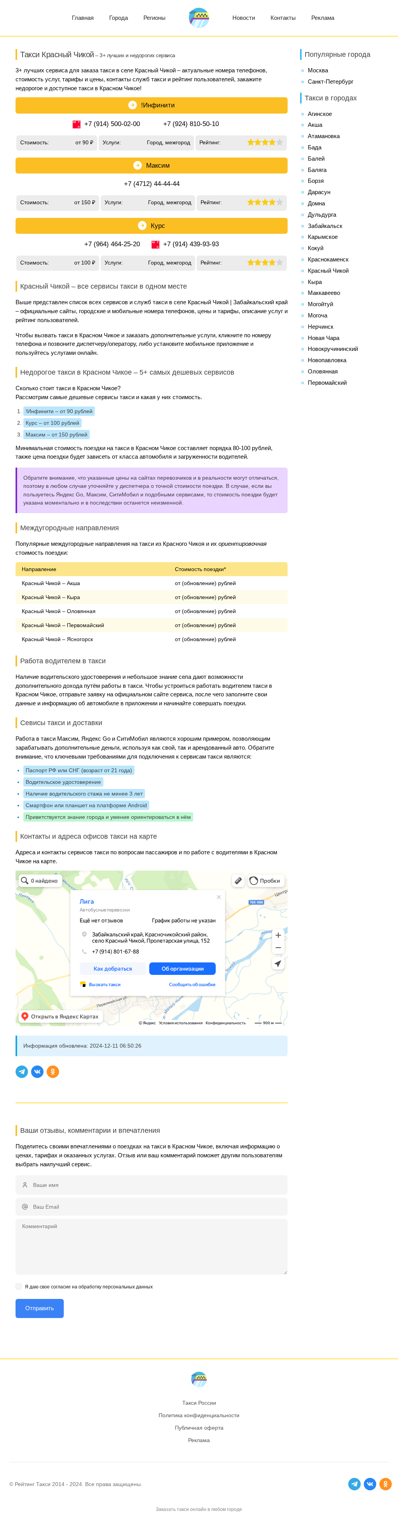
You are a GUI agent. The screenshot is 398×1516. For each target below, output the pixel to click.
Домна (316, 203)
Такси (43, 1484)
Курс (158, 226)
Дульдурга (322, 214)
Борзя (316, 180)
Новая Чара (323, 338)
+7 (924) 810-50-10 (191, 124)
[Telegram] (22, 1072)
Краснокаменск (328, 259)
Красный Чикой (328, 270)
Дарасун (319, 192)
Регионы (154, 17)
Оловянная (323, 371)
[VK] (37, 1072)
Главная (83, 17)
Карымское (323, 236)
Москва (318, 70)
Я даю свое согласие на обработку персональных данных (89, 1287)
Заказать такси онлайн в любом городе (199, 1509)
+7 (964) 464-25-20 (112, 244)
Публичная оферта (199, 1428)
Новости (243, 17)
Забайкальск (325, 226)
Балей (316, 158)
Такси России (199, 1403)
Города (118, 17)
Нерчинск (320, 326)
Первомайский (327, 382)
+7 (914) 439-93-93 (191, 244)
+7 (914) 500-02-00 (112, 124)
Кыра (315, 282)
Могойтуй (320, 304)
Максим (158, 165)
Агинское (320, 113)
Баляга (317, 169)
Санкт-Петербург (330, 81)
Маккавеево (324, 292)
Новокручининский (333, 348)
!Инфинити (158, 105)
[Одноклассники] (53, 1072)
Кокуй (315, 248)
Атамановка (324, 136)
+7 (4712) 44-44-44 (152, 184)
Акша (315, 124)
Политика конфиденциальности (199, 1415)
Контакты (283, 17)
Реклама (322, 17)
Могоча (317, 315)
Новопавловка (327, 360)
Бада (314, 147)
